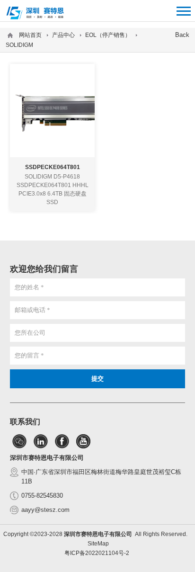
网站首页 (30, 35)
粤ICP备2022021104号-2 (96, 553)
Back (182, 34)
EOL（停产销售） (108, 35)
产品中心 (63, 35)
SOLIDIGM (19, 45)
